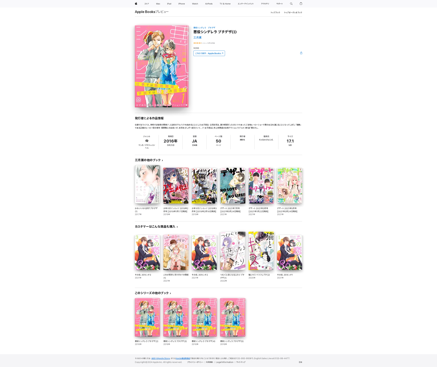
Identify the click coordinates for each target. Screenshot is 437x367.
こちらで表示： (208, 53)
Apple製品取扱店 (183, 358)
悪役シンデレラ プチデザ (204, 27)
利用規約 (209, 362)
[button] (291, 4)
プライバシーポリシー (195, 362)
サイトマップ (240, 362)
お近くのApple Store (160, 358)
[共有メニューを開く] (301, 53)
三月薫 (197, 37)
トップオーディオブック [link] (293, 12)
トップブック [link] (275, 12)
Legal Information (224, 362)
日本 (300, 362)
